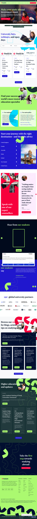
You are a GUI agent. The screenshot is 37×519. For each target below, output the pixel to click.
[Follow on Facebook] (6, 489)
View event (17, 72)
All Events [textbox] (15, 45)
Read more (5, 343)
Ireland (19, 487)
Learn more (5, 124)
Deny (8, 264)
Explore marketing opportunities (25, 124)
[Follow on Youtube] (9, 489)
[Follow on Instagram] (12, 489)
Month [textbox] (3, 45)
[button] (35, 238)
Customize (18, 264)
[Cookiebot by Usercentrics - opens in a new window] (29, 254)
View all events (18, 82)
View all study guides (18, 373)
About (29, 480)
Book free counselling (5, 18)
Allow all (29, 264)
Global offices (30, 483)
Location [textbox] (27, 45)
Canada (19, 484)
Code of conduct (30, 486)
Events (24, 488)
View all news (18, 437)
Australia (19, 482)
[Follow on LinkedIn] (3, 489)
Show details (31, 262)
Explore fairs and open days (24, 122)
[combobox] (6, 45)
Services (24, 482)
